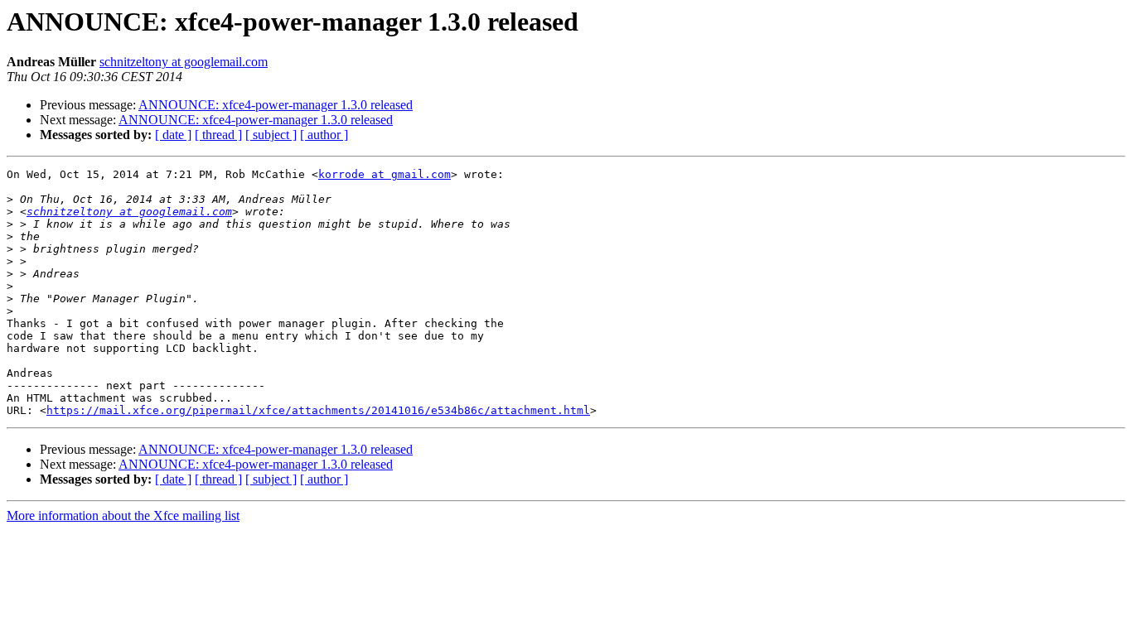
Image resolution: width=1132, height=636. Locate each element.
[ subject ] (271, 135)
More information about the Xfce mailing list (123, 515)
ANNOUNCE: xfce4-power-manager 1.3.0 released (275, 105)
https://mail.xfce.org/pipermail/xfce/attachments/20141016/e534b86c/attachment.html (318, 410)
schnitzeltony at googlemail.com (183, 62)
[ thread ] (218, 135)
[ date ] (173, 135)
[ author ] (324, 135)
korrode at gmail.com (384, 174)
